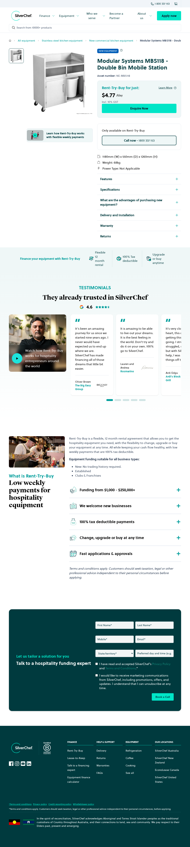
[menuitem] (47, 15)
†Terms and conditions (20, 804)
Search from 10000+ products (34, 27)
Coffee (129, 758)
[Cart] (176, 3)
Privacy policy (40, 804)
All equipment (26, 40)
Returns (101, 758)
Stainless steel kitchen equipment (62, 40)
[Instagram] (17, 763)
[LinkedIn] (29, 763)
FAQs (99, 773)
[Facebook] (11, 763)
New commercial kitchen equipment (111, 40)
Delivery (101, 750)
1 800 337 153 (162, 4)
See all (130, 773)
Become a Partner (116, 15)
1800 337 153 (139, 140)
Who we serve (91, 15)
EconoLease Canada (167, 770)
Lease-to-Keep (76, 758)
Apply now (169, 16)
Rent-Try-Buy (75, 750)
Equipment (66, 16)
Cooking (130, 765)
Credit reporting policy (59, 804)
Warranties (102, 765)
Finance (44, 16)
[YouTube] (23, 763)
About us (141, 15)
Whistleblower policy (83, 804)
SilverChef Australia (167, 750)
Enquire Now (139, 108)
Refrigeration (134, 750)
